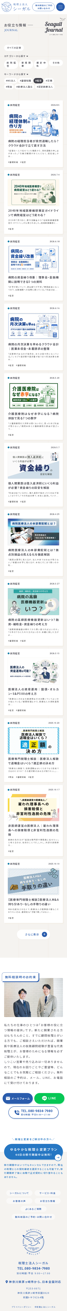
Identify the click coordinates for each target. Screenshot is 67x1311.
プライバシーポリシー (22, 1306)
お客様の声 (19, 1200)
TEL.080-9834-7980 (33, 1268)
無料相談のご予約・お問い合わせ (33, 1216)
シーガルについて (19, 1193)
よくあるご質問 (33, 1208)
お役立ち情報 (47, 1200)
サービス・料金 (47, 1193)
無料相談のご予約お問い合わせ (43, 7)
